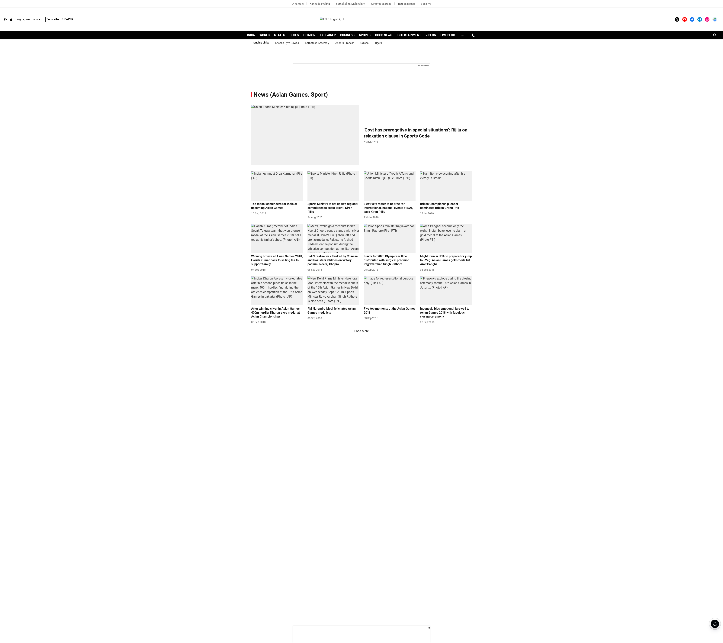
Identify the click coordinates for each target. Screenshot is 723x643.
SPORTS (365, 35)
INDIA (251, 35)
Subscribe (53, 19)
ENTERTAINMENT (409, 35)
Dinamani (298, 3)
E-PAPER (67, 19)
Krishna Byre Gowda (287, 42)
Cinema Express (381, 3)
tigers (378, 42)
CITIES (294, 35)
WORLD (264, 35)
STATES (279, 35)
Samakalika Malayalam (350, 3)
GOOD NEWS (383, 35)
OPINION (309, 35)
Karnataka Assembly (317, 42)
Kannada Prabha (320, 3)
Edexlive (426, 3)
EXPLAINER (328, 35)
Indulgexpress (406, 3)
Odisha (364, 42)
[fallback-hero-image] (305, 135)
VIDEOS (431, 35)
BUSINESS (347, 35)
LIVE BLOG (447, 35)
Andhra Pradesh (344, 42)
